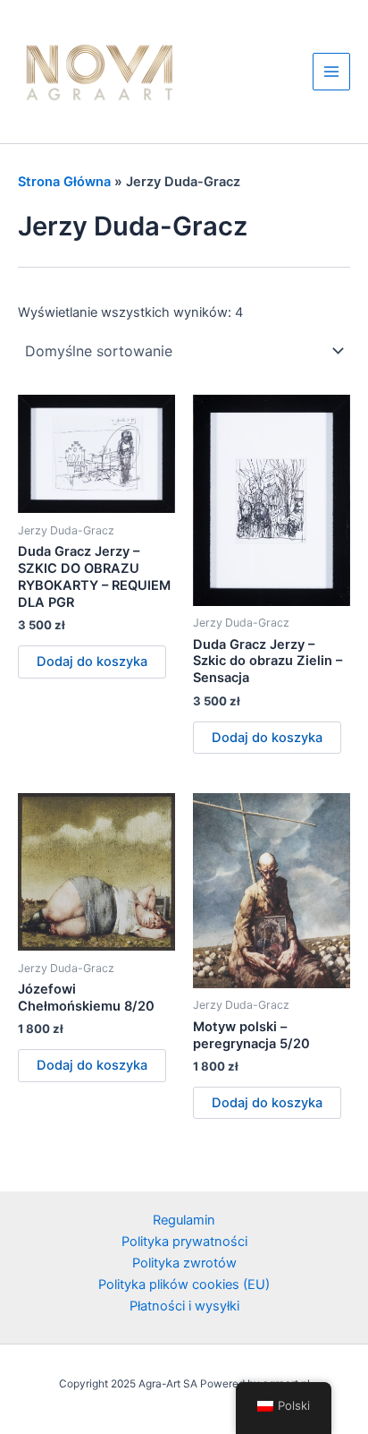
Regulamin (184, 1220)
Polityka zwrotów (184, 1263)
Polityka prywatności (184, 1241)
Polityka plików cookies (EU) (184, 1284)
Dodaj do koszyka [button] (92, 661)
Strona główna (64, 182)
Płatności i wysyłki (184, 1306)
